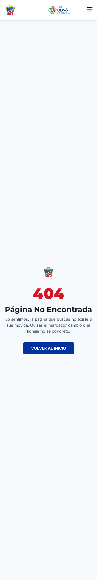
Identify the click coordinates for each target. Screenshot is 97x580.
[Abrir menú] (89, 9)
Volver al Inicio (48, 348)
